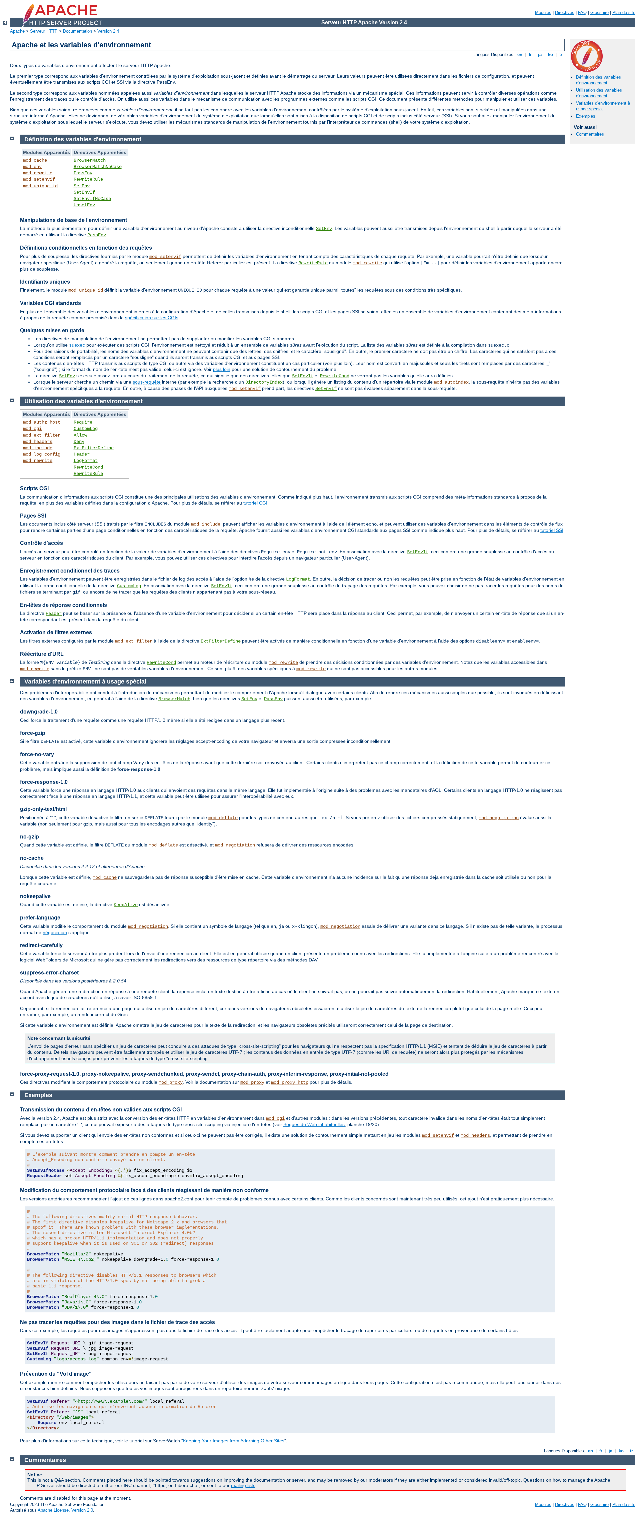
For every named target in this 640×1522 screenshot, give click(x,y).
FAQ (582, 12)
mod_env (32, 166)
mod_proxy (171, 1082)
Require (83, 422)
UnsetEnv (84, 205)
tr (561, 54)
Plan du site (623, 12)
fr (530, 54)
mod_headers (37, 441)
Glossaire (599, 12)
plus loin (221, 369)
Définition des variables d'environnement (598, 80)
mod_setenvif (39, 179)
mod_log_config (41, 454)
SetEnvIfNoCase (92, 198)
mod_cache (35, 160)
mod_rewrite (37, 173)
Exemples (585, 116)
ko (550, 54)
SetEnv (82, 186)
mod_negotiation (499, 817)
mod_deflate (223, 817)
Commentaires (590, 134)
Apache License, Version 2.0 (65, 1510)
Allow (80, 435)
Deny (79, 441)
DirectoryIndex (264, 382)
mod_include (37, 448)
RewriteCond (334, 376)
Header (82, 454)
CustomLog (86, 428)
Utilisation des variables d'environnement (599, 93)
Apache (17, 31)
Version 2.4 (108, 31)
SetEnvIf (84, 192)
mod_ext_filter (41, 435)
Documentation (77, 31)
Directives (564, 12)
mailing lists (243, 1485)
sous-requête (147, 382)
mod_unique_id (40, 186)
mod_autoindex (451, 382)
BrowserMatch (90, 160)
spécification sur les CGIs (151, 317)
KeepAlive (126, 904)
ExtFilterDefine (94, 448)
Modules (543, 12)
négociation (55, 932)
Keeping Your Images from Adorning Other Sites (233, 1440)
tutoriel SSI (551, 530)
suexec (77, 345)
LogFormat (86, 460)
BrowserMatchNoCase (98, 166)
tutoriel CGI (255, 503)
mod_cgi (32, 428)
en (520, 54)
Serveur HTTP (44, 31)
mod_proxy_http (289, 1082)
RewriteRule (88, 179)
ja (540, 54)
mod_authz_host (41, 422)
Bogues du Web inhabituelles (314, 1124)
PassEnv (83, 173)
